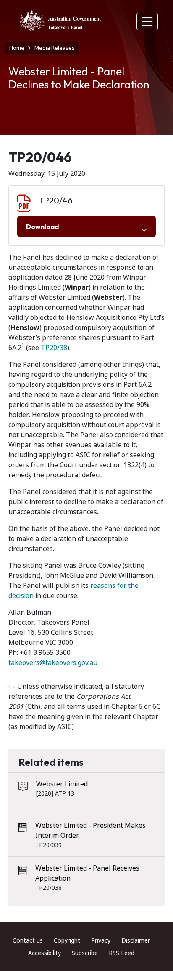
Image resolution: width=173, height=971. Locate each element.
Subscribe (85, 953)
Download (42, 226)
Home (16, 48)
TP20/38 (54, 348)
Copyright (67, 940)
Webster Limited (62, 784)
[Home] (60, 20)
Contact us (28, 940)
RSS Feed (121, 953)
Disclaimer (135, 940)
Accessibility (44, 953)
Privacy (100, 940)
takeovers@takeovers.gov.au (52, 662)
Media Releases (54, 48)
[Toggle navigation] (147, 21)
